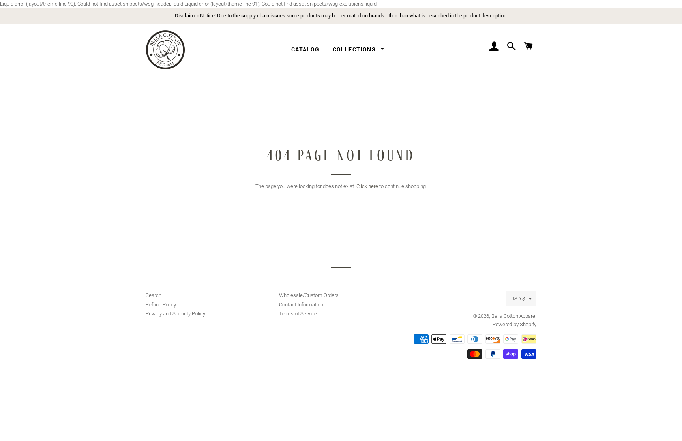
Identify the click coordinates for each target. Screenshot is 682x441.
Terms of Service (298, 314)
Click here (367, 186)
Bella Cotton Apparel (513, 316)
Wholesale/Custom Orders (309, 295)
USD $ (518, 299)
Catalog (305, 49)
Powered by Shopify (514, 324)
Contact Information (301, 305)
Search (153, 295)
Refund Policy (161, 305)
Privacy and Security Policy (175, 314)
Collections (355, 49)
